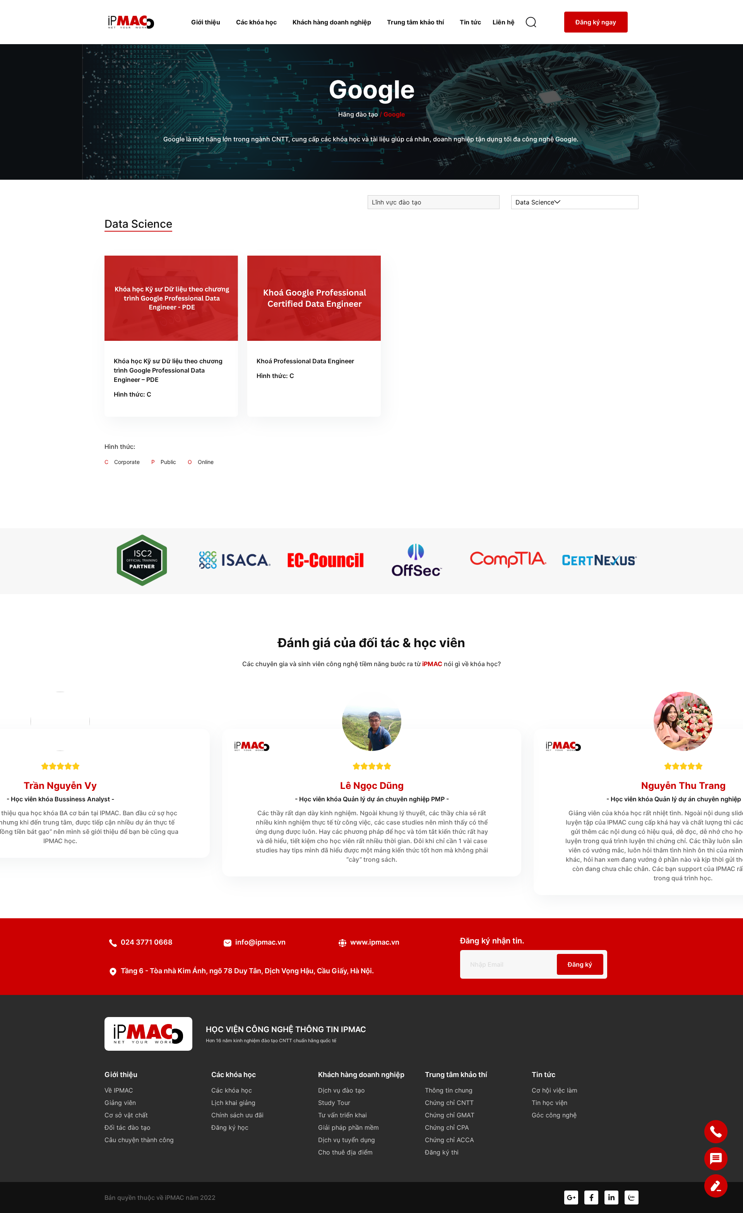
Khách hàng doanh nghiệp (332, 22)
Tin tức (470, 22)
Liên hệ (504, 22)
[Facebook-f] (591, 1197)
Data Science (534, 202)
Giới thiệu (205, 22)
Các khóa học (256, 22)
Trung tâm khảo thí (415, 22)
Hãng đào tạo (358, 114)
